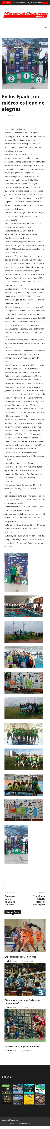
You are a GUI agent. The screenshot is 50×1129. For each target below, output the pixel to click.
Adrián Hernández (14, 961)
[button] (43, 3)
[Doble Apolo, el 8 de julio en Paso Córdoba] (40, 1104)
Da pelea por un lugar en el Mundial (21, 1046)
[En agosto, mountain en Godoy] (40, 1093)
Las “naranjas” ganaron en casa (20, 957)
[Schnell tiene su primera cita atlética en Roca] (7, 1104)
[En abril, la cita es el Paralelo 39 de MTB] (7, 1093)
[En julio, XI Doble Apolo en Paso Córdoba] (18, 1093)
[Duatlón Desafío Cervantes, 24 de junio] (29, 1104)
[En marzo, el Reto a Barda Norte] (29, 1093)
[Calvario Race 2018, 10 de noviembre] (18, 1104)
